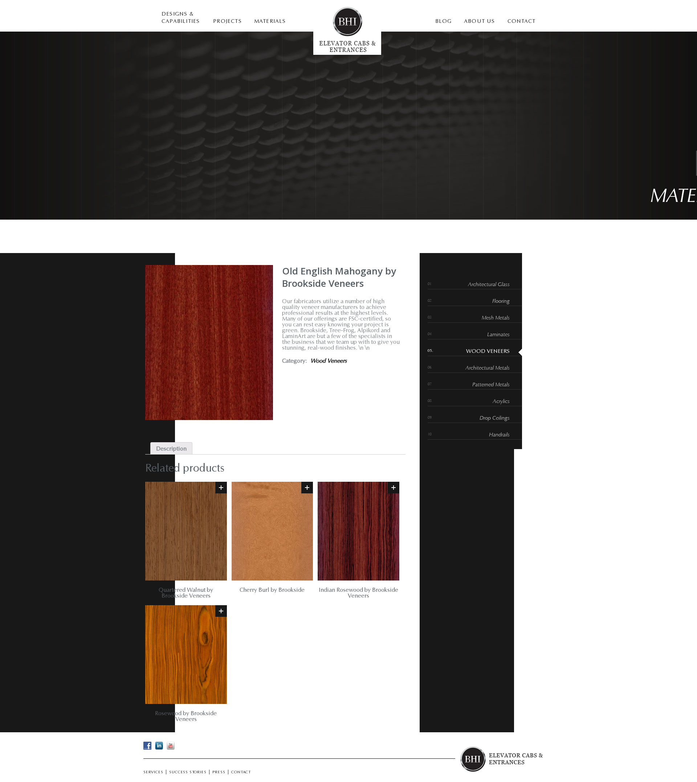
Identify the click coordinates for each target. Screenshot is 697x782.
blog (443, 21)
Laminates (498, 335)
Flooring (501, 301)
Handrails (499, 435)
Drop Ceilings (495, 418)
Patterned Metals (491, 385)
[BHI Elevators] (347, 53)
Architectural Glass (489, 285)
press (218, 772)
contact (521, 21)
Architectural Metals (487, 368)
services (153, 772)
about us (479, 21)
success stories (187, 772)
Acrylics (501, 401)
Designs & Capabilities (181, 18)
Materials (270, 21)
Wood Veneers (328, 361)
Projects (227, 21)
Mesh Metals (496, 318)
